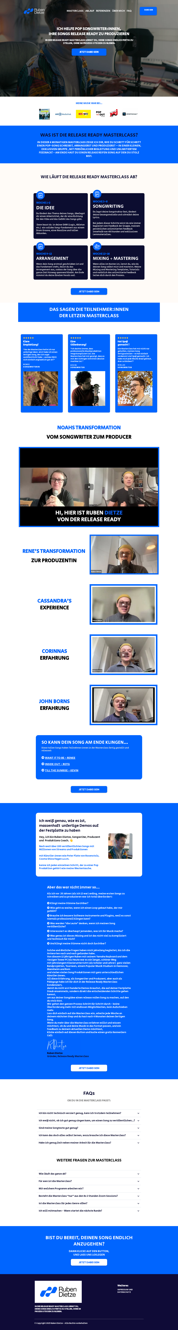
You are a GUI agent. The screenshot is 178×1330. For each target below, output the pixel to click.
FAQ (129, 11)
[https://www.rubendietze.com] (34, 11)
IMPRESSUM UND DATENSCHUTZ (125, 1291)
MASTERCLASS (75, 11)
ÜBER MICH (118, 11)
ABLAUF (89, 11)
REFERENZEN (103, 11)
